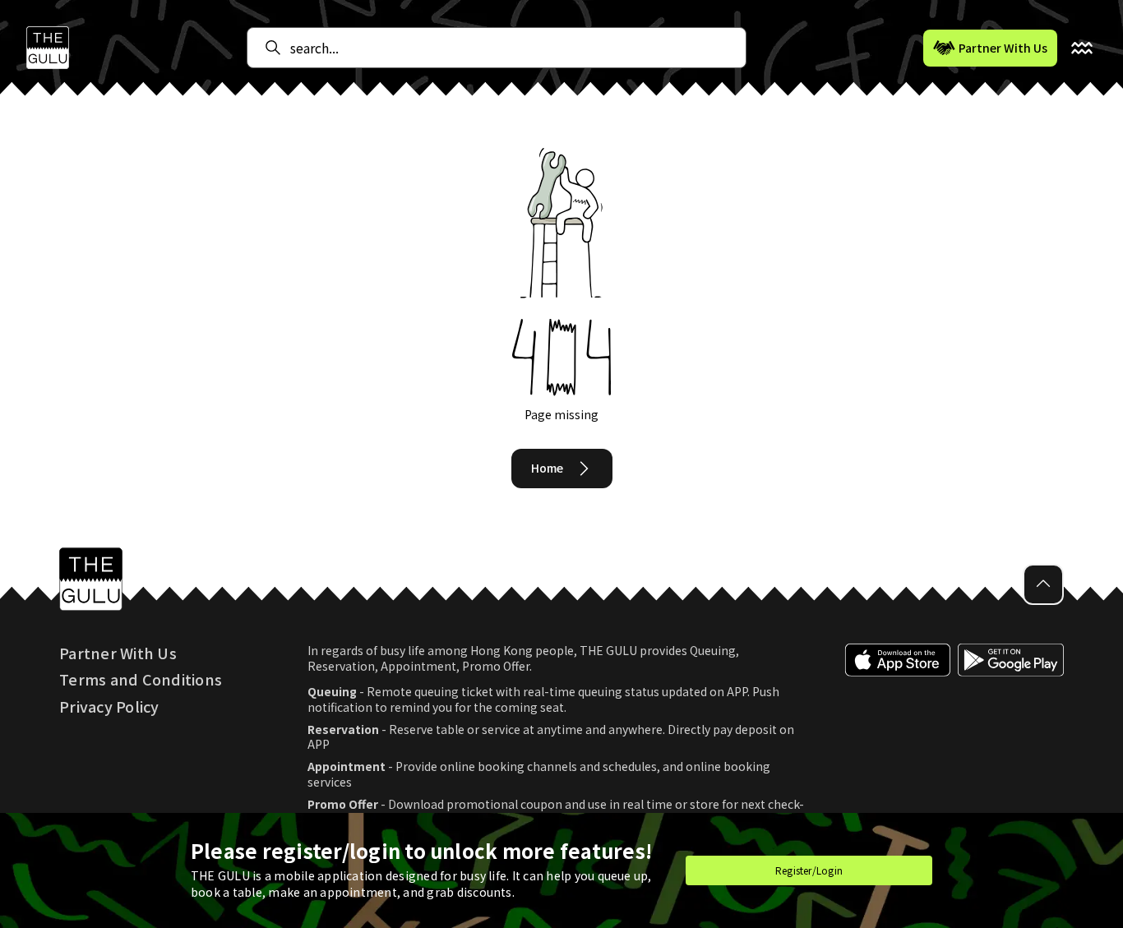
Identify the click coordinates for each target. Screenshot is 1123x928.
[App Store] (897, 735)
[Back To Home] (47, 47)
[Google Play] (1011, 735)
